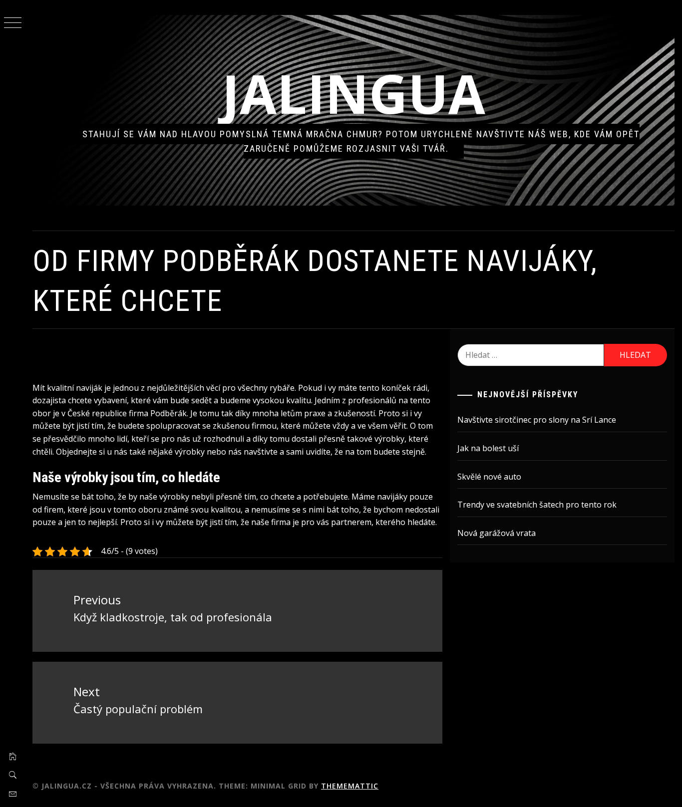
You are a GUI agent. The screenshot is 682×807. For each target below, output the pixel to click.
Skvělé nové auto (489, 476)
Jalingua (353, 93)
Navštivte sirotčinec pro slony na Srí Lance (536, 419)
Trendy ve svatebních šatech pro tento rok (537, 504)
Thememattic (349, 786)
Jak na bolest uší (488, 448)
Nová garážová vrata (496, 533)
